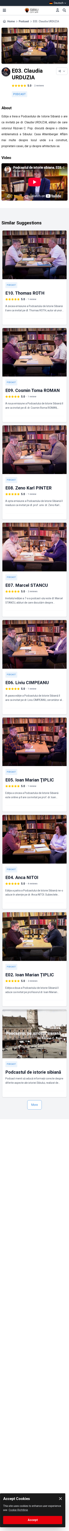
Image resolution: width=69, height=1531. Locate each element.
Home (11, 21)
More (34, 1105)
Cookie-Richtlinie (18, 1510)
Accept (33, 1520)
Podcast (24, 21)
